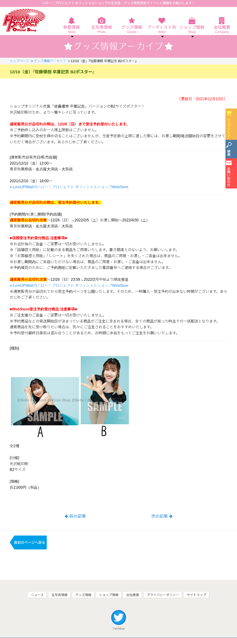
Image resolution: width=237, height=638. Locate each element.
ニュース (37, 595)
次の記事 (159, 516)
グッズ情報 (131, 29)
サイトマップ (196, 595)
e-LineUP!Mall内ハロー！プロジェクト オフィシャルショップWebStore (69, 187)
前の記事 (77, 516)
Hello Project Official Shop (23, 20)
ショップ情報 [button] (191, 29)
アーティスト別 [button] (161, 29)
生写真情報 (101, 29)
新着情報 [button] (71, 29)
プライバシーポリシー (163, 595)
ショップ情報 (108, 595)
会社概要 (222, 29)
